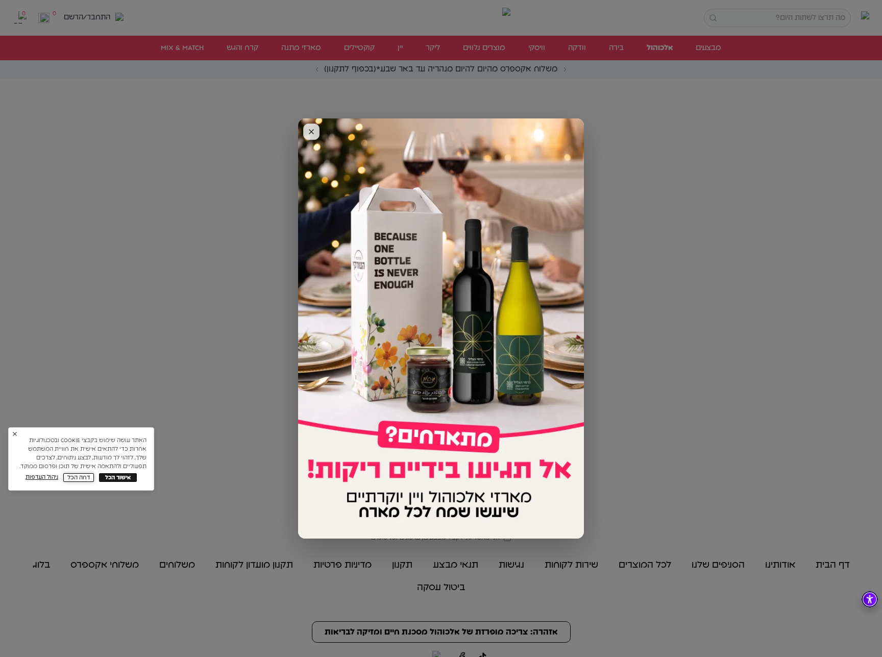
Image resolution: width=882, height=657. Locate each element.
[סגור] (311, 132)
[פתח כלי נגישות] (870, 599)
